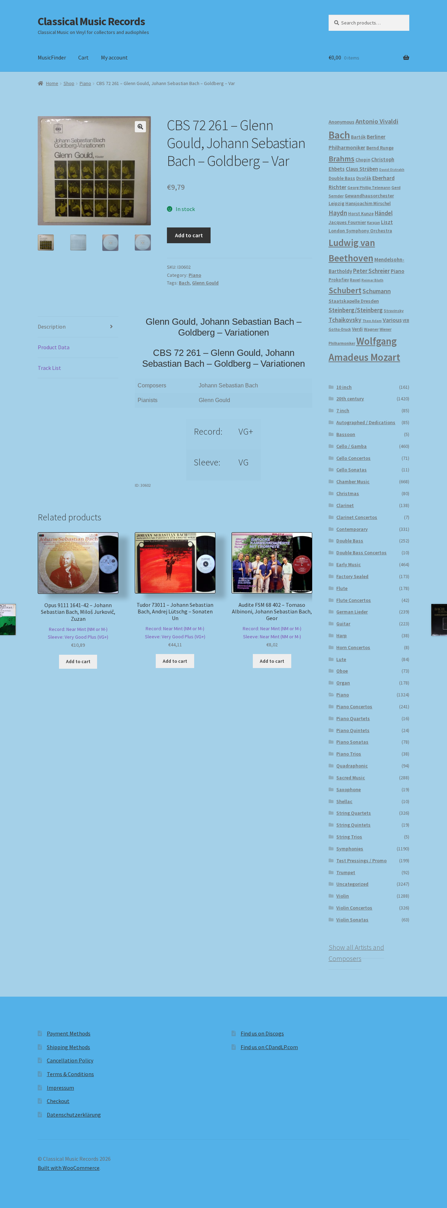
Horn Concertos (353, 647)
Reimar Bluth (372, 280)
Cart (83, 57)
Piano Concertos (354, 706)
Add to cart (189, 235)
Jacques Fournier (347, 222)
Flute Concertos (353, 600)
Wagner (371, 329)
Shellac (344, 801)
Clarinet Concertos (356, 517)
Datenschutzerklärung (74, 1114)
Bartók (358, 137)
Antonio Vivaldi (377, 121)
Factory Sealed (352, 576)
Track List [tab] (49, 367)
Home (52, 83)
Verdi (357, 329)
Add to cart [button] (78, 661)
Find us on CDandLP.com (269, 1047)
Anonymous (341, 122)
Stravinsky (394, 310)
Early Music (348, 564)
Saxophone (348, 789)
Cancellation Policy (70, 1060)
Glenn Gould (205, 283)
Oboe (342, 671)
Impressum (60, 1087)
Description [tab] (52, 326)
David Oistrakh (391, 169)
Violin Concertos (354, 908)
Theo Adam (372, 320)
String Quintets (353, 825)
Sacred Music (350, 777)
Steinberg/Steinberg (356, 310)
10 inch (344, 387)
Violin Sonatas (352, 919)
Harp (341, 635)
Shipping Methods (68, 1047)
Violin (342, 896)
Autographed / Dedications (365, 422)
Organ (343, 683)
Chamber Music (352, 481)
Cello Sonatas (351, 469)
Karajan (373, 222)
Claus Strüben (362, 169)
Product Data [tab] (53, 347)
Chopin (363, 160)
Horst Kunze (361, 213)
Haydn (338, 213)
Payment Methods (68, 1033)
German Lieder (352, 612)
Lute (341, 659)
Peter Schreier (371, 271)
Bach (184, 283)
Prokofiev (339, 279)
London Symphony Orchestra (360, 231)
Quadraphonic (352, 766)
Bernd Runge (380, 148)
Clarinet (345, 505)
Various (392, 320)
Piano (85, 83)
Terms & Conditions (70, 1073)
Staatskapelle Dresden (354, 301)
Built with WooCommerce (69, 1167)
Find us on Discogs (262, 1033)
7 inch (342, 410)
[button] (140, 126)
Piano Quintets (352, 730)
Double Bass (342, 178)
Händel (384, 213)
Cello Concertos (353, 458)
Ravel (355, 279)
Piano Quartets (353, 718)
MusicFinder (52, 57)
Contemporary (352, 529)
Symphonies (349, 848)
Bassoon (345, 434)
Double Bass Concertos (361, 552)
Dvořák (363, 178)
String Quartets (353, 813)
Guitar (343, 623)
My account (114, 57)
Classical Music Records (91, 21)
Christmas (347, 493)
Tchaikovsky (345, 320)
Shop (69, 83)
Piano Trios (348, 754)
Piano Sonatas (352, 742)
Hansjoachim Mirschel (368, 203)
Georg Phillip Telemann (368, 187)
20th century (350, 398)
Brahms (341, 158)
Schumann (376, 291)
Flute (341, 588)
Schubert (345, 290)
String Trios (349, 837)
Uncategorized (352, 884)
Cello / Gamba (351, 446)
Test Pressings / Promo (361, 860)
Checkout (58, 1100)
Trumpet (345, 872)
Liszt (387, 222)
